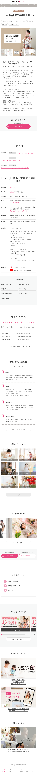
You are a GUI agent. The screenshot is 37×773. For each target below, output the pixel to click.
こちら (12, 192)
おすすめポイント (8, 294)
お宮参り (11, 21)
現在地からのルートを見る (18, 211)
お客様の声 (6, 298)
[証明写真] (9, 501)
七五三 (4, 21)
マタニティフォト (14, 24)
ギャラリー (24, 289)
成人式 (24, 21)
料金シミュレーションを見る (18, 346)
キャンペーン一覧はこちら (19, 639)
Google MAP (14, 203)
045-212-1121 (14, 187)
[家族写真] (27, 501)
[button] (3, 38)
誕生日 (18, 21)
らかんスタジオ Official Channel (22, 270)
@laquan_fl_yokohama (19, 267)
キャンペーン (25, 294)
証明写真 (5, 24)
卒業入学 (31, 21)
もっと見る (18, 495)
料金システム (7, 284)
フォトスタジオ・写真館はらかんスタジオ (11, 4)
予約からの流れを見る (18, 429)
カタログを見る (27, 556)
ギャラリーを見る (18, 543)
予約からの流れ (25, 284)
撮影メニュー (7, 289)
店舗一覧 (25, 4)
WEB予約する (18, 126)
